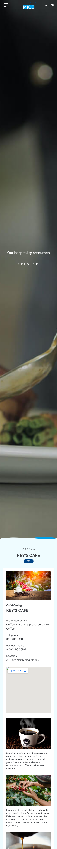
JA (45, 5)
